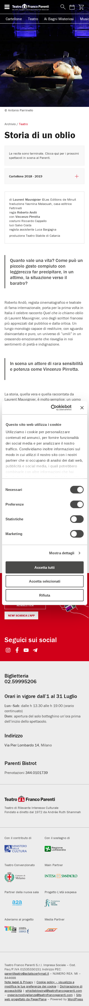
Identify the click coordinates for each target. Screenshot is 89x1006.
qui (56, 153)
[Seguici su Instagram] (8, 650)
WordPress (75, 999)
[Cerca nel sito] (62, 7)
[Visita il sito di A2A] (21, 905)
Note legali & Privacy (19, 982)
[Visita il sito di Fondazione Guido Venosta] (61, 905)
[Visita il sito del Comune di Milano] (21, 878)
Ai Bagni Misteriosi (59, 18)
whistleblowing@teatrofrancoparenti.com (53, 990)
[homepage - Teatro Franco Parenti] (33, 7)
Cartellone (14, 18)
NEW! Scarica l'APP (21, 615)
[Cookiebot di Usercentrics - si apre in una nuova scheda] (53, 408)
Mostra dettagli (62, 553)
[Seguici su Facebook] (17, 650)
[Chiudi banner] (82, 407)
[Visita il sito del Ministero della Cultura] (21, 851)
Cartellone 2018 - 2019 (25, 176)
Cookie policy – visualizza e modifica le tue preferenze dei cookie (39, 984)
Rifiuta (44, 595)
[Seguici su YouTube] (26, 650)
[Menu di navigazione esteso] (7, 7)
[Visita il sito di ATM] (61, 933)
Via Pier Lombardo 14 (22, 745)
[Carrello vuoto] (81, 7)
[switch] (77, 504)
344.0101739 (36, 772)
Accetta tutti (44, 567)
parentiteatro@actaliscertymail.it (27, 973)
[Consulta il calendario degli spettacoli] (72, 7)
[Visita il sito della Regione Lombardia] (61, 851)
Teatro (33, 18)
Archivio (10, 124)
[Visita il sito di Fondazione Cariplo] (21, 933)
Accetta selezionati (44, 581)
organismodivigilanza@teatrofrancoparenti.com (40, 995)
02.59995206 (21, 681)
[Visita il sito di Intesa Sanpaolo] (61, 878)
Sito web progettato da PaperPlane (43, 997)
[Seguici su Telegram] (35, 650)
